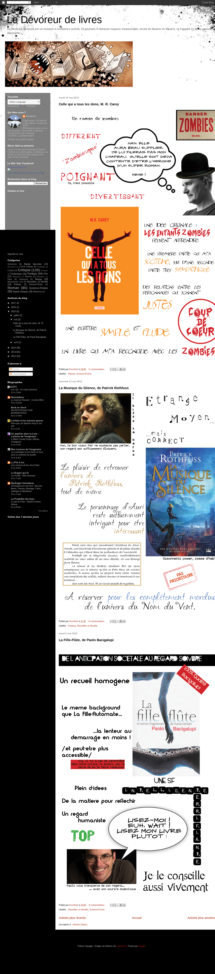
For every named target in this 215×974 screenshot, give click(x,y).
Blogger (141, 946)
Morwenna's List (15, 282)
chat (21, 254)
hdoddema (121, 946)
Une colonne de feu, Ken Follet (25, 465)
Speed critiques (20, 291)
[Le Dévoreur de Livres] (9, 170)
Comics (11, 270)
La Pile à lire (17, 462)
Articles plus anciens (201, 918)
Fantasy (72, 626)
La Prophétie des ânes (22, 499)
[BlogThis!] (114, 369)
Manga (38, 279)
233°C (14, 387)
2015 (13, 311)
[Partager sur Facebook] (121, 369)
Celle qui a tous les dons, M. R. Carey (89, 104)
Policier (17, 284)
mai (16, 319)
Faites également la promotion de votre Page (26, 173)
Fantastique (16, 274)
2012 (13, 356)
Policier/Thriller (36, 284)
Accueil (137, 918)
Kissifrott (30, 116)
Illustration (41, 277)
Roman (71, 373)
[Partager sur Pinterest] (124, 369)
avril (16, 342)
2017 (13, 303)
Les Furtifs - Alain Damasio (23, 475)
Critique (24, 270)
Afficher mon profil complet (21, 139)
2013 (13, 352)
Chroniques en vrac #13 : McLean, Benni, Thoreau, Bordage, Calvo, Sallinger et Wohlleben (26, 488)
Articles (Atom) (80, 924)
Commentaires (19, 374)
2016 (13, 307)
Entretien (44, 271)
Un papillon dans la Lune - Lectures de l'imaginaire (25, 435)
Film (46, 274)
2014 (13, 347)
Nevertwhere (17, 397)
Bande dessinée (33, 264)
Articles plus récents (72, 918)
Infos (10, 279)
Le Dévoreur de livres (54, 19)
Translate (30, 106)
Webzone (37, 292)
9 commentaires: (97, 905)
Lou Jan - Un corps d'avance (24, 389)
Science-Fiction (84, 373)
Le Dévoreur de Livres (17, 167)
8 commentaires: (97, 621)
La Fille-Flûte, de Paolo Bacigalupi (86, 640)
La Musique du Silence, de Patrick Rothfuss (94, 388)
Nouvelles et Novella (87, 626)
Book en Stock (18, 407)
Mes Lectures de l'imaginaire (26, 449)
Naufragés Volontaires (22, 483)
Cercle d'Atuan (26, 266)
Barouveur (12, 267)
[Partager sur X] (118, 369)
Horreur (28, 276)
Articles (15, 369)
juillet (16, 315)
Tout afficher (43, 511)
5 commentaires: (97, 369)
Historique (16, 277)
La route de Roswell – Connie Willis (27, 400)
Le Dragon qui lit (20, 473)
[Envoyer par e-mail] (111, 369)
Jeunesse (23, 279)
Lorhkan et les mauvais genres (27, 420)
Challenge (41, 267)
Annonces (12, 264)
